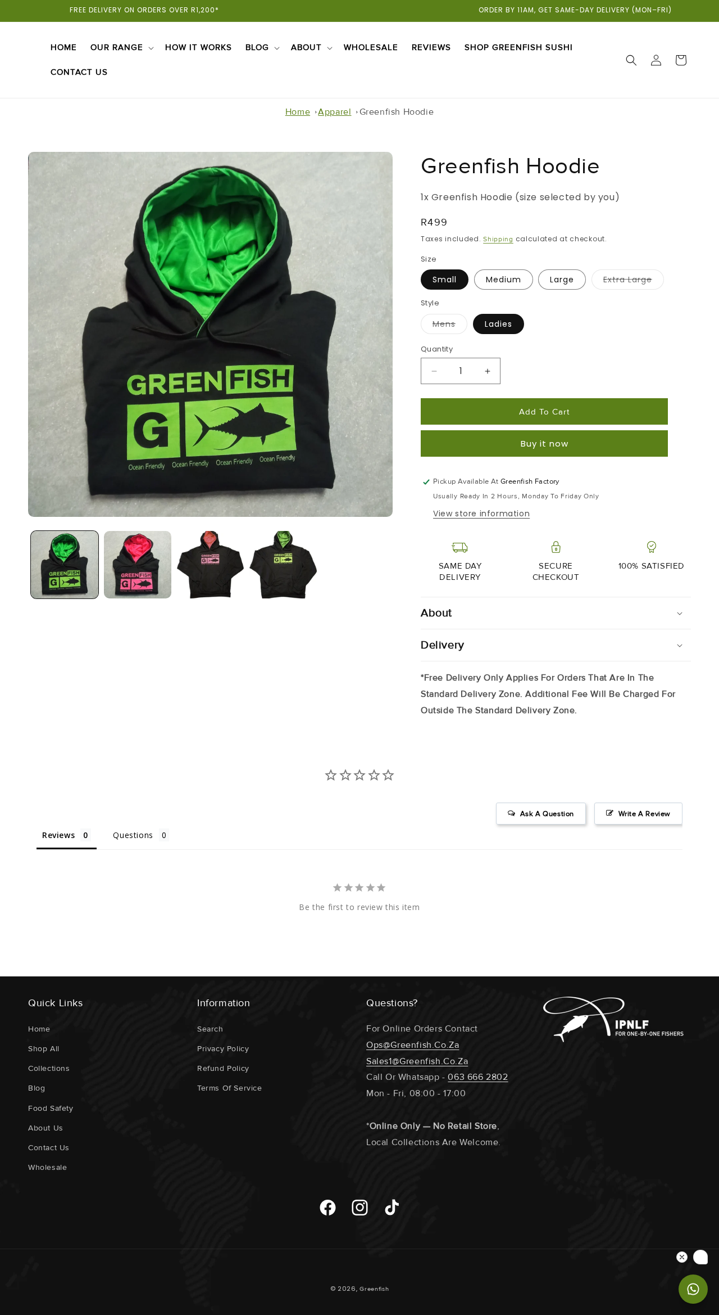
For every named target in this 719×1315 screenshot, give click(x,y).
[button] (121, 47)
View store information (481, 513)
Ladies (498, 324)
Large (562, 279)
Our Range (116, 47)
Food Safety (51, 1108)
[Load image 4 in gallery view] (283, 564)
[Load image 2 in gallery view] (137, 564)
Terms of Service (229, 1088)
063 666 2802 (478, 1077)
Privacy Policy (223, 1048)
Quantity (437, 349)
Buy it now (544, 443)
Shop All (44, 1048)
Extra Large (633, 282)
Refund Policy (223, 1068)
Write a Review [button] (644, 813)
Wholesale (47, 1167)
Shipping (498, 239)
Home (297, 112)
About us (45, 1128)
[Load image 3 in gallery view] (210, 564)
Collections (49, 1068)
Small (445, 279)
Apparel (334, 112)
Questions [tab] (133, 835)
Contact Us (49, 1147)
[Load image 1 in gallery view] (64, 564)
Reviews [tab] (58, 835)
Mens (450, 326)
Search (210, 1029)
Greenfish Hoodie (397, 112)
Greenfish (374, 1289)
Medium (503, 279)
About (306, 47)
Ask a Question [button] (547, 813)
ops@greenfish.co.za (412, 1045)
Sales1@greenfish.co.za (417, 1061)
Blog (257, 47)
